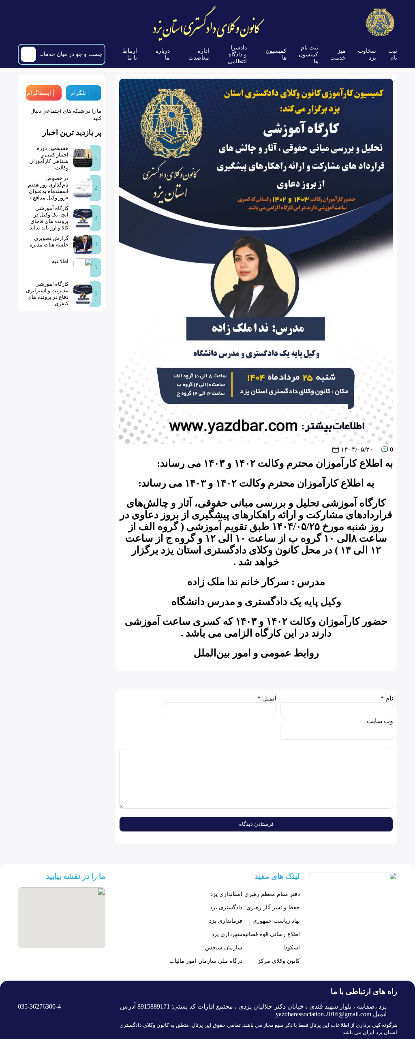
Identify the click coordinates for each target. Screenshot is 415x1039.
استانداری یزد (226, 894)
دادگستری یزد (226, 907)
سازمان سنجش (223, 948)
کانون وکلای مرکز (279, 961)
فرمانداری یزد (225, 921)
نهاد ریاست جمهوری (276, 921)
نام (387, 698)
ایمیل (266, 698)
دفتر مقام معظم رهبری (272, 894)
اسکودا (291, 948)
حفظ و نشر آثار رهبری (273, 907)
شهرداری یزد (227, 934)
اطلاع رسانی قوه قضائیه (271, 934)
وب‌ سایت (380, 721)
